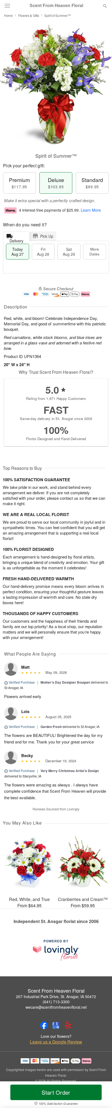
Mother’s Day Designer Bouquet (65, 682)
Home (8, 15)
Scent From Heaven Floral (56, 5)
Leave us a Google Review (56, 1042)
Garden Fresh (51, 726)
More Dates (94, 251)
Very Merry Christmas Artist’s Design (70, 770)
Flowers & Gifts (28, 15)
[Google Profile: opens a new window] (56, 1025)
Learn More (91, 210)
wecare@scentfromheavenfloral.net (56, 1007)
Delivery (16, 239)
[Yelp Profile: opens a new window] (68, 1025)
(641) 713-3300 (56, 1001)
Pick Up (46, 236)
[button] (100, 1096)
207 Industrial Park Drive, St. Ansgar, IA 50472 (56, 996)
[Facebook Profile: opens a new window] (44, 1025)
